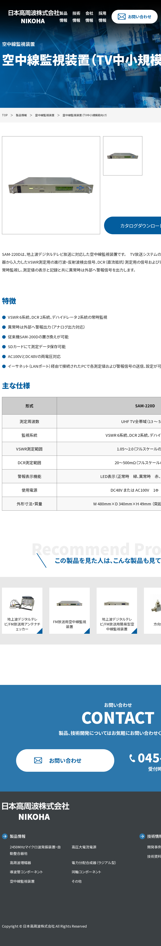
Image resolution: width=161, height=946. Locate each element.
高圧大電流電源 (84, 846)
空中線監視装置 (44, 115)
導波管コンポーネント (26, 871)
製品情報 (18, 836)
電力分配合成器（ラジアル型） (94, 862)
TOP (5, 115)
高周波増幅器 (20, 862)
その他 (77, 881)
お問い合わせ (139, 16)
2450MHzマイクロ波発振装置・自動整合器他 (35, 850)
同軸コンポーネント (86, 871)
